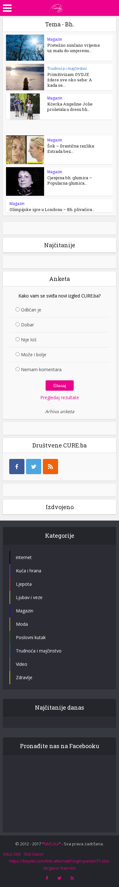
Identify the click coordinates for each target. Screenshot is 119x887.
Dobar (27, 325)
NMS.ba (51, 844)
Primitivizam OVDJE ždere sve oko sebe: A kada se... (69, 80)
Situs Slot (12, 854)
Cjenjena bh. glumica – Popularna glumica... (69, 180)
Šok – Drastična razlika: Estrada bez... (71, 148)
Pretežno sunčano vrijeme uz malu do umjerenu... (73, 47)
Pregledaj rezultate (59, 397)
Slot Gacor (34, 854)
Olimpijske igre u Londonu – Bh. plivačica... (52, 209)
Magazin (54, 39)
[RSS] (50, 466)
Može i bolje (33, 354)
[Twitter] (33, 466)
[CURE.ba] (56, 7)
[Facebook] (16, 466)
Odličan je (31, 310)
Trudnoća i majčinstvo (67, 68)
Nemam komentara (41, 369)
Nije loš (28, 340)
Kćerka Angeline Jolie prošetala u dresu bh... (70, 106)
